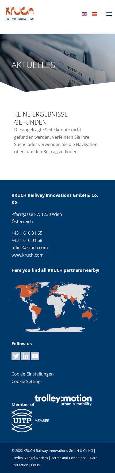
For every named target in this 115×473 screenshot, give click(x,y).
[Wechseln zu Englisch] (84, 13)
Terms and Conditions (68, 457)
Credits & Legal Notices (30, 457)
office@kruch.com (29, 247)
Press (35, 465)
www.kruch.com (27, 255)
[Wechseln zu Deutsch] (94, 13)
